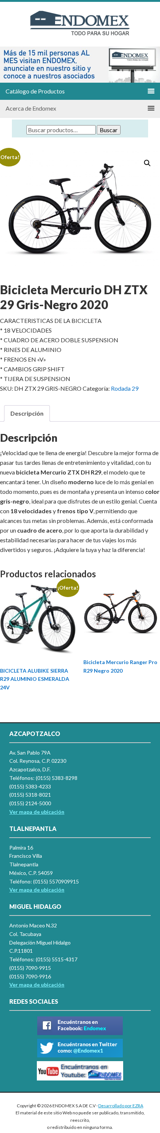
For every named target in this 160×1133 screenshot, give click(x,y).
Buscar (109, 129)
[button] (9, 64)
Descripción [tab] (27, 413)
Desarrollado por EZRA (120, 1105)
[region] (80, 65)
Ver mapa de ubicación (36, 889)
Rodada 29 (124, 388)
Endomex (80, 30)
